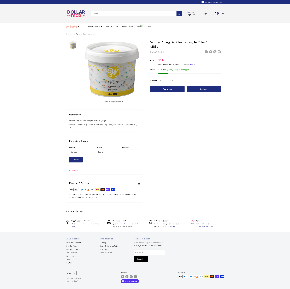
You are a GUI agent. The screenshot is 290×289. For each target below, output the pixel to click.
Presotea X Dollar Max (74, 249)
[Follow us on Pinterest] (131, 276)
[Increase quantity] (172, 80)
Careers (149, 26)
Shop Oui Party (71, 246)
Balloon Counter (112, 26)
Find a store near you (167, 226)
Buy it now (204, 89)
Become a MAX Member (213, 2)
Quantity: (153, 81)
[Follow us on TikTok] (135, 276)
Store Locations (127, 26)
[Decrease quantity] (160, 80)
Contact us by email (128, 224)
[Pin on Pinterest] (210, 51)
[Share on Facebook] (206, 51)
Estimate (76, 160)
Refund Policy (74, 171)
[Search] (179, 13)
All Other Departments (91, 26)
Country (72, 147)
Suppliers (69, 263)
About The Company (73, 243)
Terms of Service (106, 253)
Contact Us (70, 256)
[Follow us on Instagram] (126, 276)
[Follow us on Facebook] (122, 276)
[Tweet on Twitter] (214, 51)
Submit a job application (205, 226)
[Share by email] (219, 51)
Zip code (125, 147)
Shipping (103, 243)
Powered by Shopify (72, 281)
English (69, 273)
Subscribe (140, 259)
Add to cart (167, 89)
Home (68, 34)
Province (99, 147)
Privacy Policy (105, 249)
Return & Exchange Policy (109, 246)
